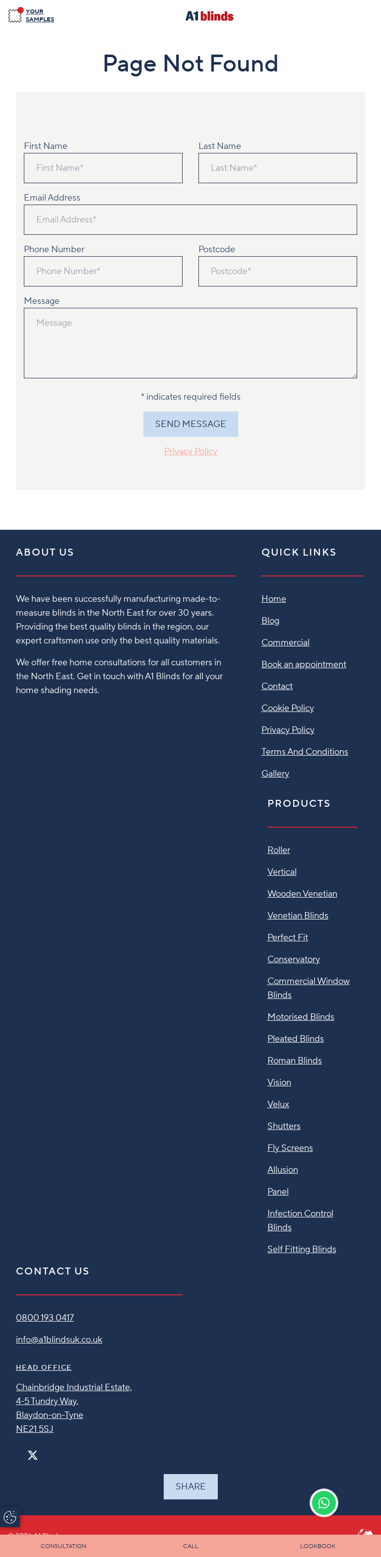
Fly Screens (290, 1148)
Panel (278, 1192)
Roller (278, 850)
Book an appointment (303, 664)
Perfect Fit (287, 937)
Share (191, 1486)
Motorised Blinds (300, 1017)
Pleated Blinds (295, 1039)
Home (273, 599)
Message (42, 301)
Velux (278, 1104)
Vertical (282, 872)
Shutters (284, 1126)
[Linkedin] (61, 1451)
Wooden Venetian (302, 894)
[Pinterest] (54, 1451)
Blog (270, 621)
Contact (277, 686)
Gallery (275, 773)
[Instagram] (46, 1451)
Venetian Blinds (297, 915)
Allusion (282, 1170)
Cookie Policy (287, 708)
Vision (279, 1082)
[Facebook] (20, 1451)
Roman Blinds (294, 1060)
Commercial (285, 642)
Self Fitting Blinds (301, 1249)
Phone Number (54, 249)
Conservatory (293, 959)
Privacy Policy (190, 451)
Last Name (219, 146)
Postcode (216, 249)
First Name (45, 146)
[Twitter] (33, 1455)
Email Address (52, 198)
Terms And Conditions (304, 752)
